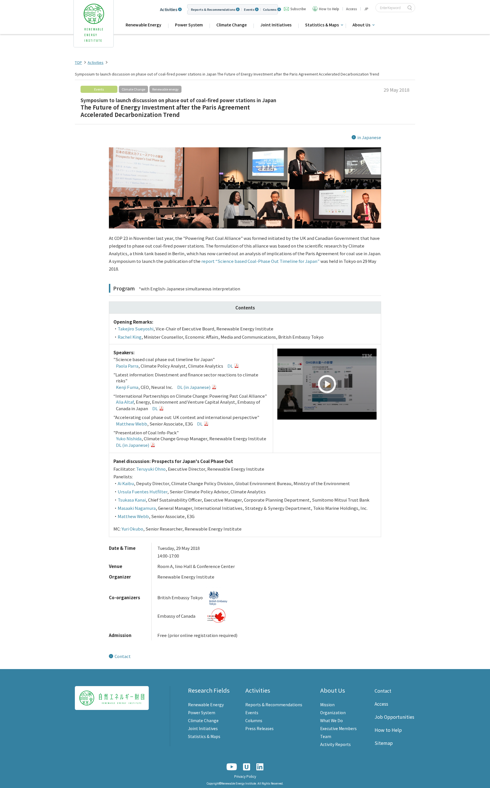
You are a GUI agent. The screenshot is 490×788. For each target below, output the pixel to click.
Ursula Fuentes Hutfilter (142, 491)
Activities (168, 9)
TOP (78, 62)
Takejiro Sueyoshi (135, 329)
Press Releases (259, 728)
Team (325, 736)
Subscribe (298, 8)
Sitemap (384, 742)
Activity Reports (335, 744)
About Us (332, 690)
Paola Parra (127, 366)
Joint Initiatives (276, 25)
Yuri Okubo (132, 529)
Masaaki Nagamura (137, 508)
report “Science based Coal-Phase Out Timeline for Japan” (260, 261)
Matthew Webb (131, 424)
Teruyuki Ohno (151, 469)
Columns (269, 9)
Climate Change (231, 25)
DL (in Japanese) (193, 387)
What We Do (331, 720)
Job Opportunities (394, 716)
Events (249, 9)
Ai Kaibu (126, 483)
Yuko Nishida (128, 438)
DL (230, 366)
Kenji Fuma (127, 387)
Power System (189, 25)
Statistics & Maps (204, 736)
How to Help (329, 8)
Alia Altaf (125, 402)
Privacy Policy (245, 776)
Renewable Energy (143, 25)
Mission (327, 704)
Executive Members (338, 728)
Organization (333, 712)
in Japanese (369, 137)
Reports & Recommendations (213, 9)
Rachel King (129, 337)
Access (351, 8)
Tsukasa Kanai (132, 500)
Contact (123, 656)
